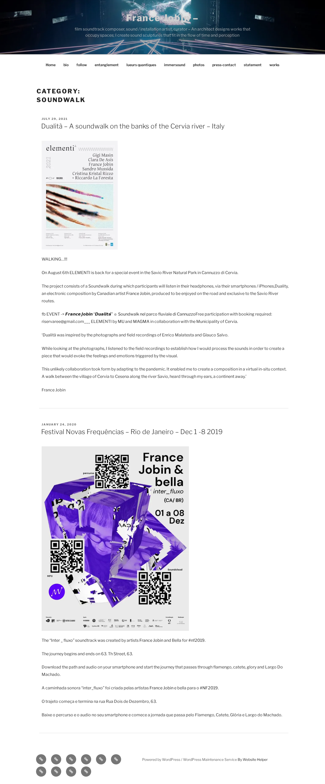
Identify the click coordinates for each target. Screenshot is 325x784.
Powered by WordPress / (162, 759)
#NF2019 (209, 688)
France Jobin (138, 293)
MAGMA (141, 321)
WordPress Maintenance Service (210, 759)
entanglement (107, 65)
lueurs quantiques (141, 65)
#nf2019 (196, 640)
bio (66, 65)
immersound (174, 65)
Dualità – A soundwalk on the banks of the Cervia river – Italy (133, 126)
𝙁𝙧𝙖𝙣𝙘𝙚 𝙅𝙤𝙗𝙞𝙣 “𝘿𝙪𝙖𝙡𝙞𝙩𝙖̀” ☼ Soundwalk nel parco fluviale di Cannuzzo (130, 314)
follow (81, 65)
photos (198, 65)
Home (51, 65)
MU (121, 321)
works (274, 65)
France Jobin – (162, 17)
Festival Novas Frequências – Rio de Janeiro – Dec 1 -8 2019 (132, 432)
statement (253, 65)
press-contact (224, 65)
